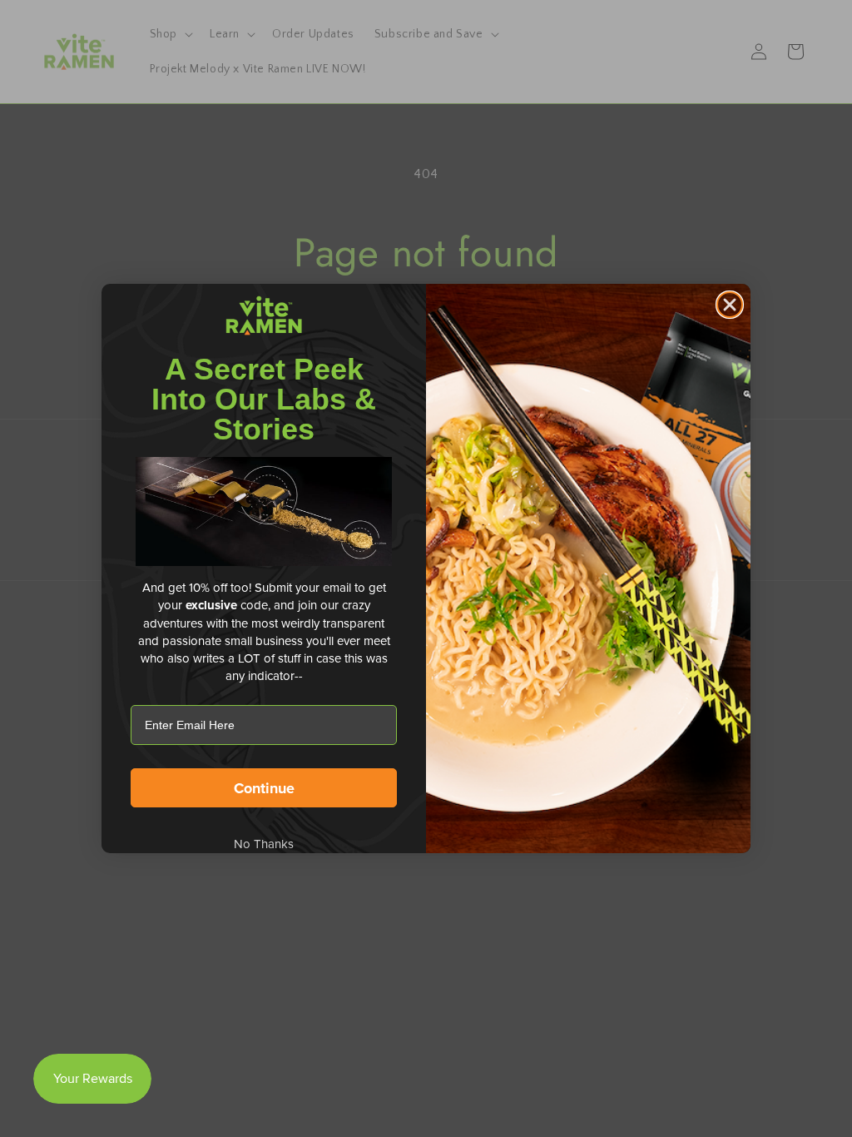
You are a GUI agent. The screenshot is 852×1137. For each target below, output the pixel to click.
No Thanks (264, 843)
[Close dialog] (729, 304)
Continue (264, 788)
